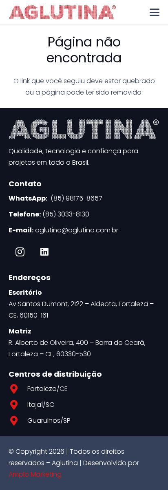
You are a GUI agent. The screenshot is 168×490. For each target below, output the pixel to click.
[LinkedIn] (44, 252)
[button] (155, 12)
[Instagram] (20, 252)
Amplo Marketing (35, 474)
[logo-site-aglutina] (63, 12)
